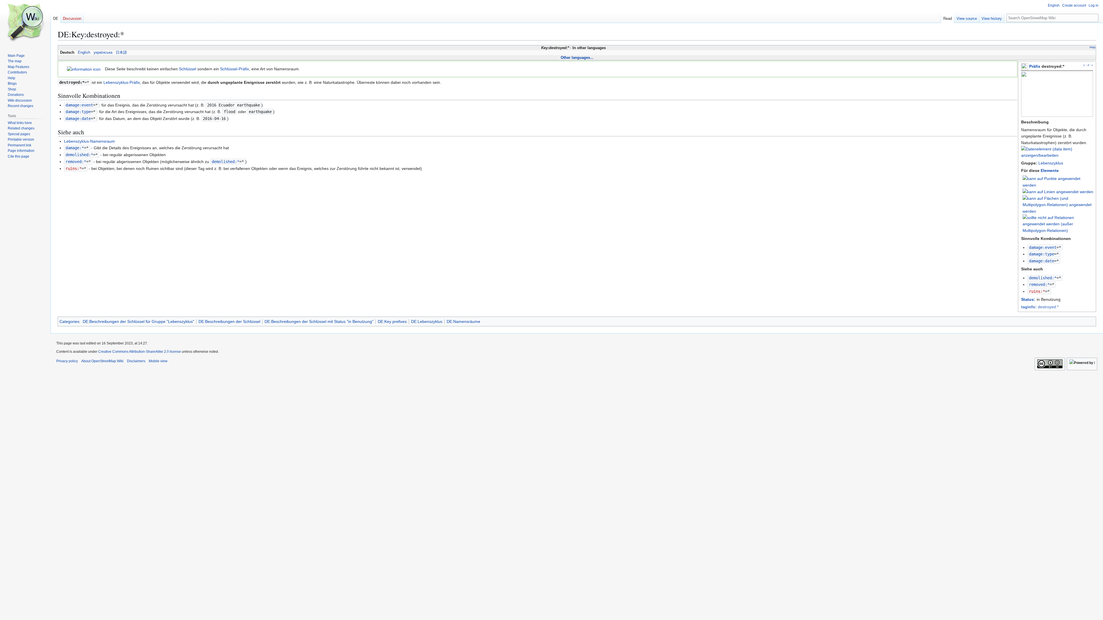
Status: (1028, 299)
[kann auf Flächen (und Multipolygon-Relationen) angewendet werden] (1058, 204)
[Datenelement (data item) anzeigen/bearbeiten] (1057, 155)
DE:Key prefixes (392, 321)
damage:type (1041, 254)
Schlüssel (187, 69)
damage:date (1041, 261)
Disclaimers (136, 361)
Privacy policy (67, 361)
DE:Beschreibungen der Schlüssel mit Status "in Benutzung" (319, 321)
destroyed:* (1039, 307)
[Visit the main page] (25, 23)
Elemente (1050, 170)
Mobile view (158, 361)
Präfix (1034, 66)
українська (102, 53)
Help (1092, 47)
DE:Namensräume (463, 321)
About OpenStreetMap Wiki (102, 361)
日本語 (121, 53)
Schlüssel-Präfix (234, 69)
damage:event (1042, 247)
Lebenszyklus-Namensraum (89, 141)
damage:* (74, 148)
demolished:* (1042, 278)
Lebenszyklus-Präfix (121, 82)
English (84, 53)
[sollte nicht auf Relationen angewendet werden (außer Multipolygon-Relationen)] (1058, 223)
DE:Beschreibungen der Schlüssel (229, 321)
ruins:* (1037, 291)
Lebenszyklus (1050, 163)
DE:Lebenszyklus (426, 321)
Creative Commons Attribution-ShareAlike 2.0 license (139, 352)
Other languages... (577, 57)
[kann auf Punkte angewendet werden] (1058, 181)
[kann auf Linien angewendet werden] (1058, 191)
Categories (69, 321)
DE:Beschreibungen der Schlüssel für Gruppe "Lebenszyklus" (138, 321)
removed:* (1039, 284)
